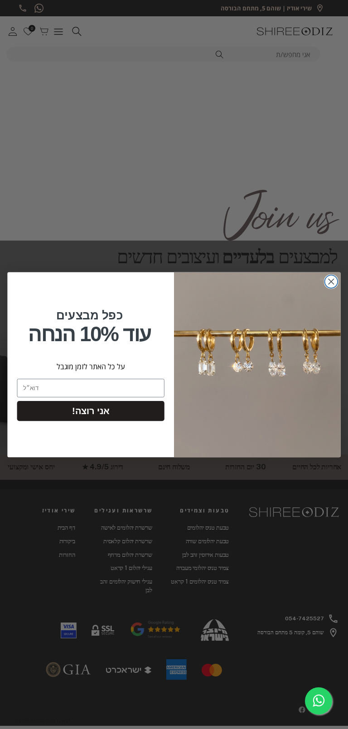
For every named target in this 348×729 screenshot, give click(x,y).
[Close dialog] (331, 281)
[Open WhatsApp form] (318, 701)
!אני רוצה (90, 410)
